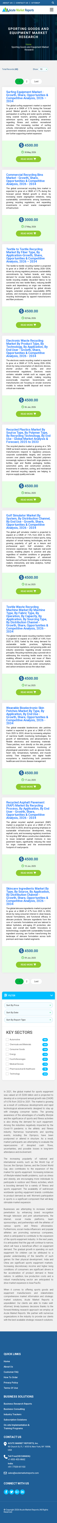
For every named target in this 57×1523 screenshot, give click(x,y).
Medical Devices (17, 1064)
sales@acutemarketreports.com (23, 1473)
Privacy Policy (11, 1382)
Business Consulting (14, 1409)
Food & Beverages (17, 1059)
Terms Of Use (11, 1388)
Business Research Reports (18, 1403)
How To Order (11, 1377)
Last (36, 81)
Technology (15, 1074)
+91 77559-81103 (16, 1467)
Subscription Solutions (15, 1419)
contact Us (22, 3)
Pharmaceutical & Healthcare (22, 1069)
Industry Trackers (12, 1414)
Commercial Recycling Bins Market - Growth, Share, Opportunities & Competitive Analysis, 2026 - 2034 (25, 179)
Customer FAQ (11, 1372)
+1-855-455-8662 (16, 1459)
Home (28, 44)
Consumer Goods (17, 1049)
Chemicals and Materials (20, 1044)
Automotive (15, 1039)
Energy (13, 1054)
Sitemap (35, 3)
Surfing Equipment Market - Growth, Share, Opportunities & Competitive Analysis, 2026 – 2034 (27, 96)
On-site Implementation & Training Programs (16, 1427)
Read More (27, 159)
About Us (8, 3)
